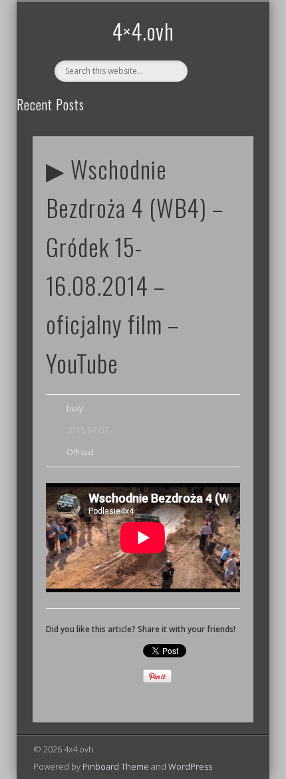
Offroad (80, 452)
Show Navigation (221, 119)
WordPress (190, 766)
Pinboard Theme (115, 766)
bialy (75, 408)
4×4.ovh (143, 31)
